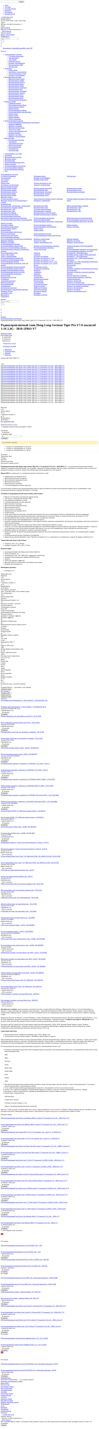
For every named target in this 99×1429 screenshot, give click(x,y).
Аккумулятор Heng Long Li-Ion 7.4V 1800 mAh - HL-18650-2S (21, 986)
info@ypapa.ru (5, 27)
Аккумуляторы (39, 282)
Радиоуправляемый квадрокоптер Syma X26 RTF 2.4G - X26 (21, 1252)
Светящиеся (12, 142)
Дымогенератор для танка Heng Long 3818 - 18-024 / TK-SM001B (22, 973)
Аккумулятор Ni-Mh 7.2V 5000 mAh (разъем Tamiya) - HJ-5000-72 (22, 817)
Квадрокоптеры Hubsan (8, 213)
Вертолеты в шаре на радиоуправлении (14, 218)
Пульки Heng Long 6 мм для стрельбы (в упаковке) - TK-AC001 (22, 738)
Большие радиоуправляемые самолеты (46, 246)
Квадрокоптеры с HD (74, 211)
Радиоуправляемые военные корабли (13, 267)
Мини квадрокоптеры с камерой (77, 206)
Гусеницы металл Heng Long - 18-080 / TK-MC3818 (18, 833)
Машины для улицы (15, 135)
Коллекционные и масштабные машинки (14, 289)
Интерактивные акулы (16, 94)
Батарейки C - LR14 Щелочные (77, 256)
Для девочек (13, 60)
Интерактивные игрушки (13, 77)
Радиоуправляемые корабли (10, 261)
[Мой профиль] (2, 307)
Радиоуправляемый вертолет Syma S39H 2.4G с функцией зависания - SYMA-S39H (28, 1284)
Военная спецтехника (8, 234)
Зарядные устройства (74, 263)
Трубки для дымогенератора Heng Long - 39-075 (16, 876)
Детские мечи (38, 277)
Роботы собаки (13, 115)
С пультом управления (16, 56)
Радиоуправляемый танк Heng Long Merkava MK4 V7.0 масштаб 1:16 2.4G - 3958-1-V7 (29, 1223)
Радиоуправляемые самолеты (14, 169)
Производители (10, 14)
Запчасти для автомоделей (75, 282)
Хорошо (4, 1425)
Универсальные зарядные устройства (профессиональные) (79, 278)
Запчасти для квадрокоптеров (76, 291)
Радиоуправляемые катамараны (11, 274)
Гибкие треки (13, 70)
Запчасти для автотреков (17, 75)
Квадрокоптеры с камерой (42, 211)
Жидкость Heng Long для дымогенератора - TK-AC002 (19, 904)
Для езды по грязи (14, 129)
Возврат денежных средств (10, 1402)
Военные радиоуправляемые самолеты (13, 248)
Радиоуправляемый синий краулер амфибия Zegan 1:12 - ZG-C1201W (24, 1344)
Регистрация (10, 34)
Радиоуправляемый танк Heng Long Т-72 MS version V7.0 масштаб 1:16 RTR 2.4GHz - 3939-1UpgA (33, 1209)
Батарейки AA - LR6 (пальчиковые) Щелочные (82, 261)
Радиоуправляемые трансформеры (20, 112)
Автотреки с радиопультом (17, 72)
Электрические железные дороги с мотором (48, 199)
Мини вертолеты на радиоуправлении (79, 218)
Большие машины (14, 133)
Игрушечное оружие (40, 267)
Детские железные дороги (9, 199)
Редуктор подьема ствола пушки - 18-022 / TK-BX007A (19, 754)
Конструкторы (9, 138)
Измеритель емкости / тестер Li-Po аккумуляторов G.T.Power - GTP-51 (24, 849)
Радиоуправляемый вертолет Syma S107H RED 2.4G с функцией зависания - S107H (28, 1370)
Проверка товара (6, 1399)
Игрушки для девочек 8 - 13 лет (44, 258)
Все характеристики (7, 421)
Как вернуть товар (7, 1400)
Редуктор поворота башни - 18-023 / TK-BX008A (17, 931)
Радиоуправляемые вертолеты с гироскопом (48, 221)
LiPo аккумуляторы (40, 291)
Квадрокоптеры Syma (41, 207)
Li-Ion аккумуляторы (40, 284)
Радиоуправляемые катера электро (12, 268)
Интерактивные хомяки (16, 80)
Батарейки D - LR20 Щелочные (77, 253)
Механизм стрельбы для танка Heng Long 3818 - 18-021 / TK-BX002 (23, 959)
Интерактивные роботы (16, 107)
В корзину (4, 438)
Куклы (36, 265)
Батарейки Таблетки (40, 295)
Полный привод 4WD (16, 65)
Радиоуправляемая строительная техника (47, 235)
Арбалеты (37, 274)
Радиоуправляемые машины (14, 121)
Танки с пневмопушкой (8, 256)
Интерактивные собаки (16, 86)
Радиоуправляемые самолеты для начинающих (82, 249)
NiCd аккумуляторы (40, 289)
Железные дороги (10, 159)
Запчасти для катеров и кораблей (78, 286)
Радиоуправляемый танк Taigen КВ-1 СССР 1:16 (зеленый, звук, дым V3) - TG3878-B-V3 (30, 1138)
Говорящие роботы (15, 103)
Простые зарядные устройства (77, 275)
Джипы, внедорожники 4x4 (18, 131)
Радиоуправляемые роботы (17, 110)
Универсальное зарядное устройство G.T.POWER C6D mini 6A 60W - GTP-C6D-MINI (29, 801)
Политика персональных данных (12, 1381)
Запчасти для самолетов (75, 288)
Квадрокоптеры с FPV (74, 207)
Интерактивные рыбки (16, 96)
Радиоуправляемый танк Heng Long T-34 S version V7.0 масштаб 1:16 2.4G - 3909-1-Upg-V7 (31, 1326)
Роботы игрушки (10, 101)
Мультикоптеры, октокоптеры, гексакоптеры (15, 206)
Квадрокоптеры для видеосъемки (45, 213)
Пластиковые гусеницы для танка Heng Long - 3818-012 (19, 1000)
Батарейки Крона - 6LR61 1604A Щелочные (81, 254)
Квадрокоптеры (10, 161)
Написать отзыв (6, 689)
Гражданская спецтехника (9, 235)
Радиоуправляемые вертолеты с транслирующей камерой (44, 219)
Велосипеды (5, 295)
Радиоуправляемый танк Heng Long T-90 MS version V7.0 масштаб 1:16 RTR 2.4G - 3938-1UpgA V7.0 (34, 1195)
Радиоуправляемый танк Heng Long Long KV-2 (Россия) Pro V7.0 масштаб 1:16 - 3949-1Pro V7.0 (32, 1312)
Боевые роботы (14, 108)
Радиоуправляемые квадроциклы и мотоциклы (24, 122)
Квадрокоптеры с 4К (73, 209)
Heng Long (8, 335)
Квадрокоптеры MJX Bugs (9, 214)
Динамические (13, 148)
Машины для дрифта (15, 126)
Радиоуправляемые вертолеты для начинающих (16, 220)
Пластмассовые (14, 150)
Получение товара (7, 1393)
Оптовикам (8, 12)
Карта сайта (5, 1383)
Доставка (8, 7)
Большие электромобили (17, 63)
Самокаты (37, 254)
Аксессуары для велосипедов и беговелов (80, 284)
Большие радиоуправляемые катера (12, 270)
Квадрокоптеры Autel (8, 211)
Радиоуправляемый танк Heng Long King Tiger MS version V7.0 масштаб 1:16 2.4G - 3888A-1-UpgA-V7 (34, 1152)
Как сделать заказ (6, 1388)
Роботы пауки (13, 114)
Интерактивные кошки (16, 84)
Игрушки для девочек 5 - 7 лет (44, 260)
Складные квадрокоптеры (42, 209)
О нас (6, 5)
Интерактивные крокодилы (18, 87)
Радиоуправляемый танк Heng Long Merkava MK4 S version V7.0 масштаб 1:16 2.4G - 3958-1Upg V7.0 (34, 1124)
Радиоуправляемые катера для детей (13, 272)
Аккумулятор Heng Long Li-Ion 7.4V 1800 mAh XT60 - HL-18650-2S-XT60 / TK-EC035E (30, 863)
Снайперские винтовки (41, 268)
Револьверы (38, 275)
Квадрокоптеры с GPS (8, 209)
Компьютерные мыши (41, 279)
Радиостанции (38, 281)
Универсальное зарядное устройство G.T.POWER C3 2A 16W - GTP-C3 (24, 770)
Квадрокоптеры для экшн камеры (12, 207)
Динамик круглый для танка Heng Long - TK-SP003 (18, 918)
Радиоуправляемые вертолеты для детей (80, 221)
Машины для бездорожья (17, 136)
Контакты (8, 10)
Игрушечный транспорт (9, 288)
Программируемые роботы (17, 105)
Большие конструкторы (16, 140)
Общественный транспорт (42, 234)
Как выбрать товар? (7, 1386)
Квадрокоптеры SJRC (41, 206)
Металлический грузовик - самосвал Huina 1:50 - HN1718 (20, 1298)
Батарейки (37, 293)
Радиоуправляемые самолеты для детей (80, 251)
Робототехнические (15, 145)
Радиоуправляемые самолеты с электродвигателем (44, 248)
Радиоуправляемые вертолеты (14, 162)
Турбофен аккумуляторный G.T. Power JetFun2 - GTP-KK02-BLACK (23, 707)
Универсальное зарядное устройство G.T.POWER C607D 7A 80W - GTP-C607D (27, 786)
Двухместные (13, 67)
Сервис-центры (6, 1395)
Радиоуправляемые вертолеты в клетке (80, 220)
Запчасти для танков (73, 289)
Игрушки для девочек (41, 256)
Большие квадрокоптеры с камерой (45, 214)
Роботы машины (14, 117)
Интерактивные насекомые (17, 100)
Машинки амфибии (15, 124)
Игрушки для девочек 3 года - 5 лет (45, 261)
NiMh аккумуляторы (40, 288)
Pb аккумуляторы (39, 286)
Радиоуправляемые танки (9, 253)
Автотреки (8, 68)
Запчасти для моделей (74, 281)
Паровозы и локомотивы (42, 200)
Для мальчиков (13, 58)
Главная (3, 317)
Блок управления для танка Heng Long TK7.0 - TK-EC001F (20, 722)
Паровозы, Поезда (7, 291)
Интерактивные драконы (17, 93)
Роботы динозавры (15, 119)
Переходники (71, 265)
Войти (3, 34)
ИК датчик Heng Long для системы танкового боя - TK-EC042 (21, 890)
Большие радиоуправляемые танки (12, 260)
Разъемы (69, 267)
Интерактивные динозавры (18, 91)
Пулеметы (37, 270)
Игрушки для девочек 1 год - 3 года (45, 263)
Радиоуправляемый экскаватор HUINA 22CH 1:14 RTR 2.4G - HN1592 (24, 1266)
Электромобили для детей (13, 54)
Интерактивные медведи (17, 82)
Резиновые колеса (14, 61)
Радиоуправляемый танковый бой (12, 258)
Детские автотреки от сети (17, 74)
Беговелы (37, 253)
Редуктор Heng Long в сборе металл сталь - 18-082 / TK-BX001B (22, 945)
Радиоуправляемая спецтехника (15, 166)
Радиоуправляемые (15, 147)
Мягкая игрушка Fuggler (17, 79)
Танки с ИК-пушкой (7, 254)
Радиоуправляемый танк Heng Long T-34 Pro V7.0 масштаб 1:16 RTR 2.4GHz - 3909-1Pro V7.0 (32, 1166)
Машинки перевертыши (16, 128)
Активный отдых (6, 293)
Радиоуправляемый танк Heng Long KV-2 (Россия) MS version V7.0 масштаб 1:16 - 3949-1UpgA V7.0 (34, 1180)
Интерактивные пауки (16, 98)
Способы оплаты (10, 8)
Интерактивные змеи (16, 89)
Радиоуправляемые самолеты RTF (12, 246)
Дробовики (37, 272)
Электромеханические (16, 143)
